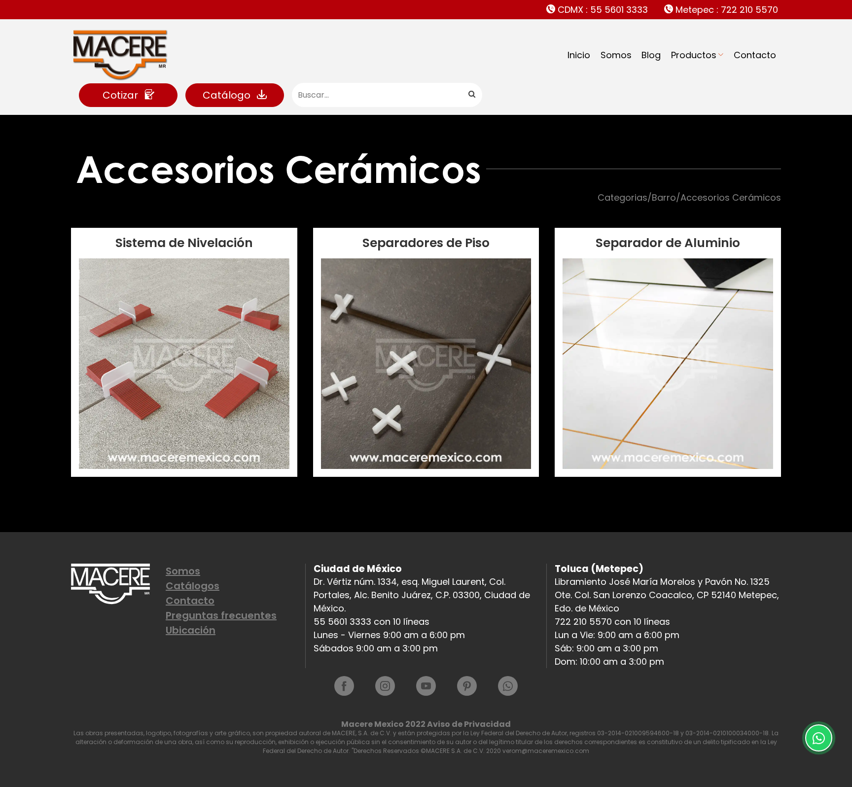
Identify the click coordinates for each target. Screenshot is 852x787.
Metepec (725, 9)
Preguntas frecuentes (221, 615)
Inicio (579, 55)
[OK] (471, 95)
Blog (651, 55)
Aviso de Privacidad (469, 724)
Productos (693, 55)
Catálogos (192, 586)
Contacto (755, 55)
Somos (616, 55)
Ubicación (190, 630)
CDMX (601, 9)
